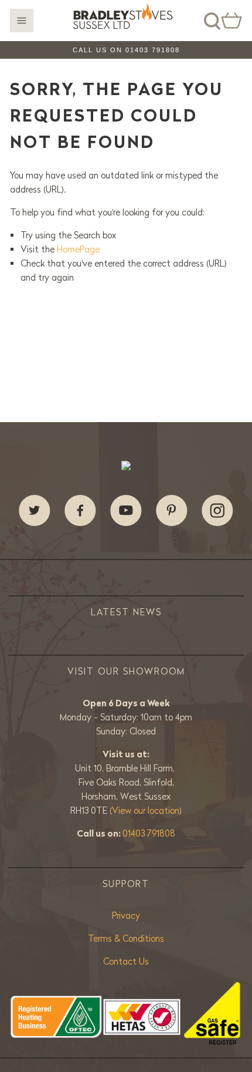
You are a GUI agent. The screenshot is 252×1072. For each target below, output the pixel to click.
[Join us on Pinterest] (172, 511)
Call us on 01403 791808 (126, 49)
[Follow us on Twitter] (34, 511)
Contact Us (126, 961)
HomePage (78, 249)
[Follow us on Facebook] (80, 511)
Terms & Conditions (126, 938)
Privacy (126, 915)
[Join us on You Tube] (126, 511)
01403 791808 (148, 833)
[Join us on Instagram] (217, 511)
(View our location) (146, 810)
